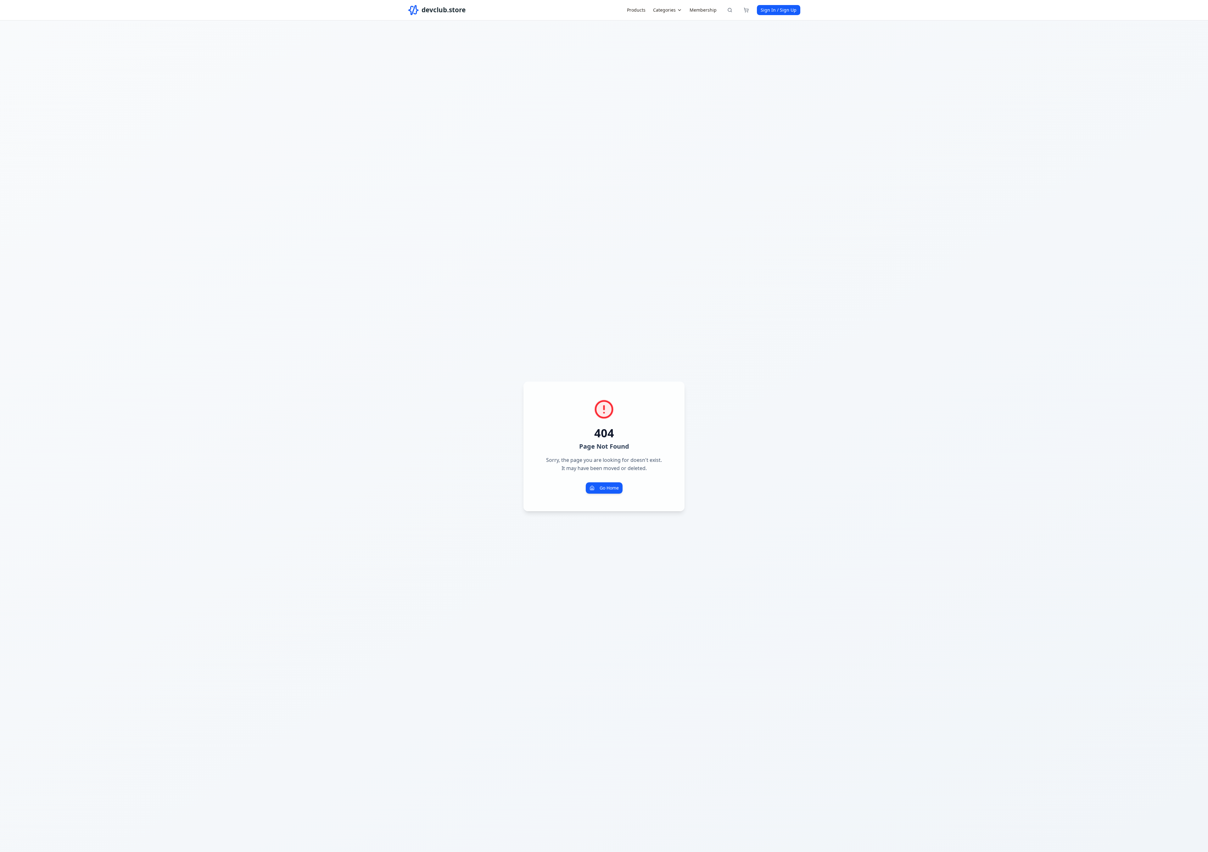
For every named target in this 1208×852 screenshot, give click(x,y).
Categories (664, 10)
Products (636, 10)
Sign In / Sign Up (779, 10)
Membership (703, 10)
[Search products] (729, 10)
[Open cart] (746, 10)
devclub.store (444, 9)
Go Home (609, 488)
